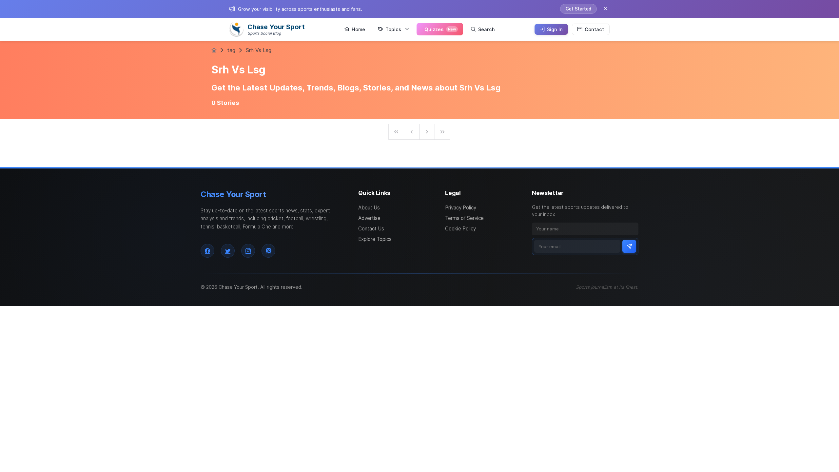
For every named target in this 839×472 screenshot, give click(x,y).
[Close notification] (606, 9)
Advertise (369, 218)
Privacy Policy (460, 208)
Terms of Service (464, 218)
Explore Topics (375, 239)
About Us (369, 208)
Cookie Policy (460, 229)
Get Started (578, 8)
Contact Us (371, 229)
